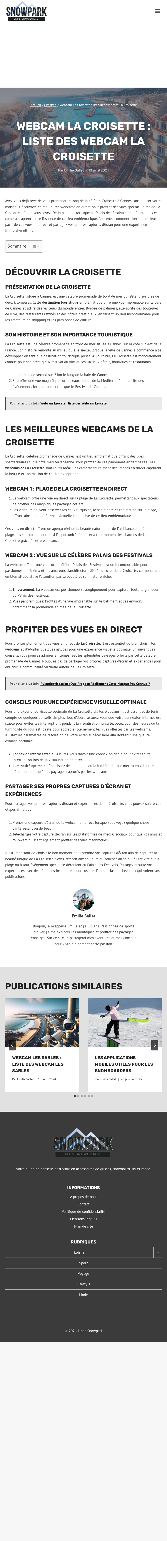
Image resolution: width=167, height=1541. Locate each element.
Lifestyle (83, 114)
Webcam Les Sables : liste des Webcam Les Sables (37, 1064)
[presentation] (42, 1023)
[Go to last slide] (12, 1045)
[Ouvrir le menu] (157, 11)
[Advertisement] (83, 55)
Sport (83, 1263)
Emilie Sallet (74, 170)
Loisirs (79, 1252)
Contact (84, 1204)
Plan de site (83, 1226)
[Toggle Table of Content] (33, 246)
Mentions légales (83, 1218)
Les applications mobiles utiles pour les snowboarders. (124, 1064)
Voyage (83, 1273)
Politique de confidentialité (83, 1211)
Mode (83, 1294)
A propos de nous (83, 1196)
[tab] (75, 1096)
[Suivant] (154, 1045)
